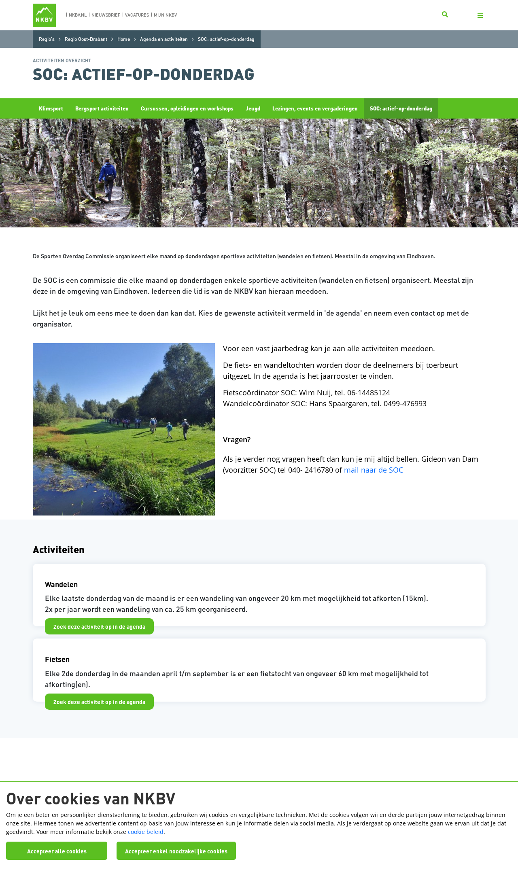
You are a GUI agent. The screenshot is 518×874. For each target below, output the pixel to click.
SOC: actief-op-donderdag (401, 108)
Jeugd (253, 108)
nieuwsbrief (105, 15)
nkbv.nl (78, 15)
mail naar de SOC (373, 470)
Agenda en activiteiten (164, 39)
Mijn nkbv (165, 15)
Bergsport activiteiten (102, 108)
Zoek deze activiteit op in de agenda (99, 626)
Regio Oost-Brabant (86, 39)
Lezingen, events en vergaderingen (315, 108)
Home (123, 39)
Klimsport (51, 108)
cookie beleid (145, 832)
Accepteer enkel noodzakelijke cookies (176, 851)
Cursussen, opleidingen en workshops (187, 108)
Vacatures (137, 15)
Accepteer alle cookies (57, 851)
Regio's (47, 39)
